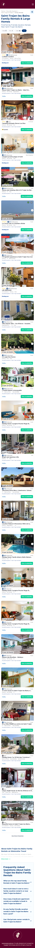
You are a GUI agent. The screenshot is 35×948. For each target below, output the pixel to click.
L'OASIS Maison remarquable (12, 390)
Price (10, 30)
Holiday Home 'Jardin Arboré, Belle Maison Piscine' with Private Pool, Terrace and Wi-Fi (17, 557)
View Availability (27, 63)
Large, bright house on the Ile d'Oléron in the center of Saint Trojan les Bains (17, 791)
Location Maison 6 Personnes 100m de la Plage (16, 524)
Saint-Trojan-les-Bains (16, 60)
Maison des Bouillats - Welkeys (12, 657)
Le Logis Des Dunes (8, 357)
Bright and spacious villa (10, 457)
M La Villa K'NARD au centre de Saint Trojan (17, 724)
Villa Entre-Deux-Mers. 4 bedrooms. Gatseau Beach (17, 491)
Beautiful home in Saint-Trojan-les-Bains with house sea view (16, 824)
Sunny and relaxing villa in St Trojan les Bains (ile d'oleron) (17, 190)
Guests (17, 30)
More (24, 30)
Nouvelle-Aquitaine (6, 60)
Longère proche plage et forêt (12, 157)
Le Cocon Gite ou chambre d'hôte (13, 223)
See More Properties (17, 836)
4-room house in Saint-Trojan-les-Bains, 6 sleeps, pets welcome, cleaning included (16, 691)
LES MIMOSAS (6, 290)
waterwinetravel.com (8, 943)
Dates (3, 30)
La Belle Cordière (8, 56)
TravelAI (6, 945)
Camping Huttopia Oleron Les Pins (13, 123)
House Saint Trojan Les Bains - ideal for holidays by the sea (15, 90)
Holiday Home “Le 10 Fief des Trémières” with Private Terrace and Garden (16, 758)
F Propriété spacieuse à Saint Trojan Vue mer (17, 257)
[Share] (32, 12)
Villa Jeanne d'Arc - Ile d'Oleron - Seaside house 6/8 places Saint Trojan (16, 324)
